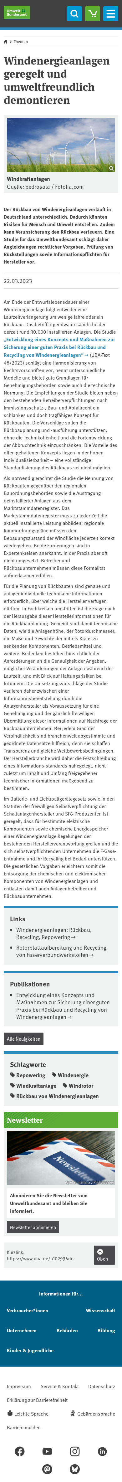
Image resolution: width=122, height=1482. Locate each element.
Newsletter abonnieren (33, 1227)
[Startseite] (17, 12)
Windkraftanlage (36, 1086)
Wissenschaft (100, 1310)
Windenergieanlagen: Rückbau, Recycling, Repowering (54, 933)
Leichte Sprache (31, 1413)
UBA (95, 354)
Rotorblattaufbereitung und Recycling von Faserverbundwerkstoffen (61, 950)
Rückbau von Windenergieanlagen (57, 1096)
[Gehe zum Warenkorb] (92, 13)
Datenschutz (101, 1386)
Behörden (67, 1330)
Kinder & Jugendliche (30, 1350)
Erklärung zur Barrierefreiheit (37, 1399)
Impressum (19, 1386)
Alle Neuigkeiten (23, 1038)
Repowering (30, 1075)
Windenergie (73, 1075)
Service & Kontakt (60, 1386)
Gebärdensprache (96, 1413)
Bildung (106, 1330)
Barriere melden (24, 1427)
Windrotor (81, 1086)
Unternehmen (22, 1330)
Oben (102, 1258)
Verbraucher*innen (27, 1310)
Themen (21, 41)
